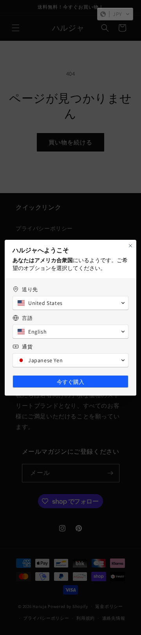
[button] (115, 14)
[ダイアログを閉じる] (130, 245)
